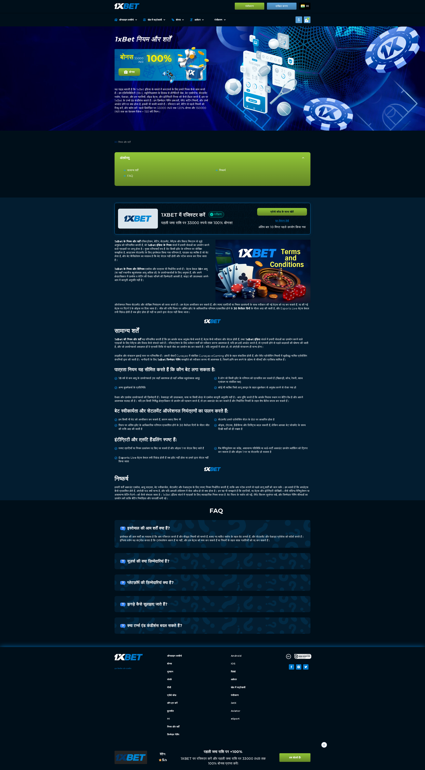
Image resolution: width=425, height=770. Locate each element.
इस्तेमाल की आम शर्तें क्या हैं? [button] (148, 528)
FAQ (130, 175)
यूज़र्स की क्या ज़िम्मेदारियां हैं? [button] (148, 561)
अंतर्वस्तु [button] (125, 158)
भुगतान (170, 671)
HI (116, 142)
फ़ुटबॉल (170, 710)
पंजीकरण (249, 6)
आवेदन (198, 19)
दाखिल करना (282, 6)
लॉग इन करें (172, 702)
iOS (233, 663)
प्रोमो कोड (171, 695)
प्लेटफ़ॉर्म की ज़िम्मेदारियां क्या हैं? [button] (150, 582)
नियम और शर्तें (173, 726)
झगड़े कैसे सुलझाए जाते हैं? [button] (147, 604)
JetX (234, 702)
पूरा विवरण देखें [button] (282, 220)
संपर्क (169, 679)
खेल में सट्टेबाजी (155, 19)
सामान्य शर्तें (132, 170)
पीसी (169, 687)
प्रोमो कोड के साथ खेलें (282, 211)
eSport (235, 718)
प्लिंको (233, 671)
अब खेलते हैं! (295, 757)
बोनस (178, 19)
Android (236, 655)
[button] (304, 6)
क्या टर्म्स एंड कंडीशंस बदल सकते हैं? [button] (154, 625)
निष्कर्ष (222, 170)
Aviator (235, 710)
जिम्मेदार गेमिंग (173, 734)
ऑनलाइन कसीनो (126, 19)
